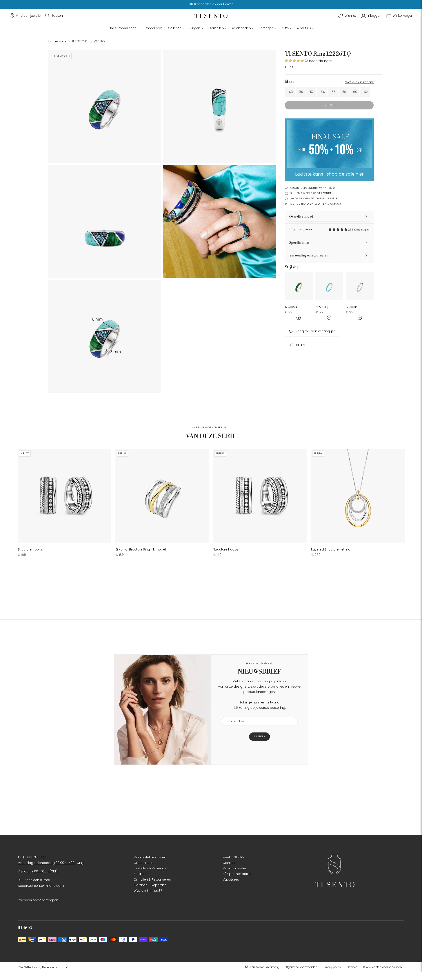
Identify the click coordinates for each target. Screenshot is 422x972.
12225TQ (321, 307)
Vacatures (231, 879)
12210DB (351, 307)
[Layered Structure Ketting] (358, 496)
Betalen (140, 874)
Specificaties (299, 243)
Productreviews (329, 229)
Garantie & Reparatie (150, 885)
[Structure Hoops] (64, 496)
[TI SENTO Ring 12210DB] (360, 286)
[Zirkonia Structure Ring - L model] (162, 496)
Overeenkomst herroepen (38, 900)
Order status (143, 863)
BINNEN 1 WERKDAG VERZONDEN (312, 193)
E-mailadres (233, 714)
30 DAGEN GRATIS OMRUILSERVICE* (314, 198)
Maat (289, 81)
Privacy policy (332, 967)
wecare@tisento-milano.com (41, 885)
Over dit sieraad (301, 216)
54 (323, 92)
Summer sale (152, 28)
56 (333, 92)
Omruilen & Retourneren (152, 879)
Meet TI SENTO (233, 857)
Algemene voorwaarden (301, 967)
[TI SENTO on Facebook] (20, 928)
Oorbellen (216, 28)
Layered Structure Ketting (330, 549)
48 (291, 92)
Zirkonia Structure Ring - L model (140, 549)
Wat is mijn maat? (359, 82)
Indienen (259, 736)
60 (355, 92)
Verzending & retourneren (309, 255)
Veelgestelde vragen (150, 857)
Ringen (195, 28)
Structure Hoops (30, 549)
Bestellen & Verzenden (151, 868)
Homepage (57, 41)
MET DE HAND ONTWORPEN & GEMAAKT (316, 203)
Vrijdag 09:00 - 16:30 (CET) (38, 871)
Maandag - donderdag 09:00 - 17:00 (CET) (51, 863)
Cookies (352, 967)
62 (366, 92)
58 (344, 92)
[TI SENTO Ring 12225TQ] (329, 286)
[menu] (43, 967)
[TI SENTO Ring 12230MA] (299, 286)
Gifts (285, 28)
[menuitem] (263, 967)
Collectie (175, 28)
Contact (229, 863)
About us (304, 28)
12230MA (291, 307)
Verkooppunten (235, 868)
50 (301, 92)
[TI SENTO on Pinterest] (25, 928)
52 (312, 92)
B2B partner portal (237, 874)
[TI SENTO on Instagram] (30, 928)
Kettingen (266, 28)
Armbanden (241, 28)
